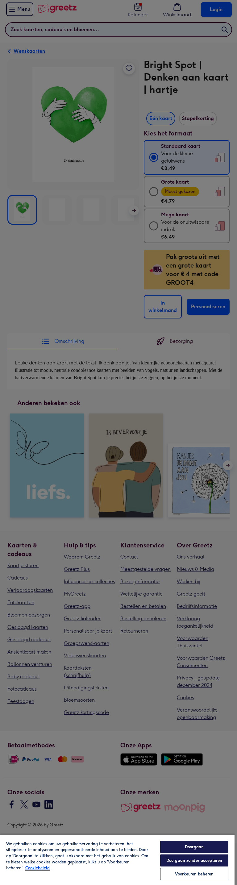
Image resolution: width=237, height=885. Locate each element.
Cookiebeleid (37, 868)
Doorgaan (194, 847)
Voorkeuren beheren (194, 874)
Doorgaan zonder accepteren (194, 860)
